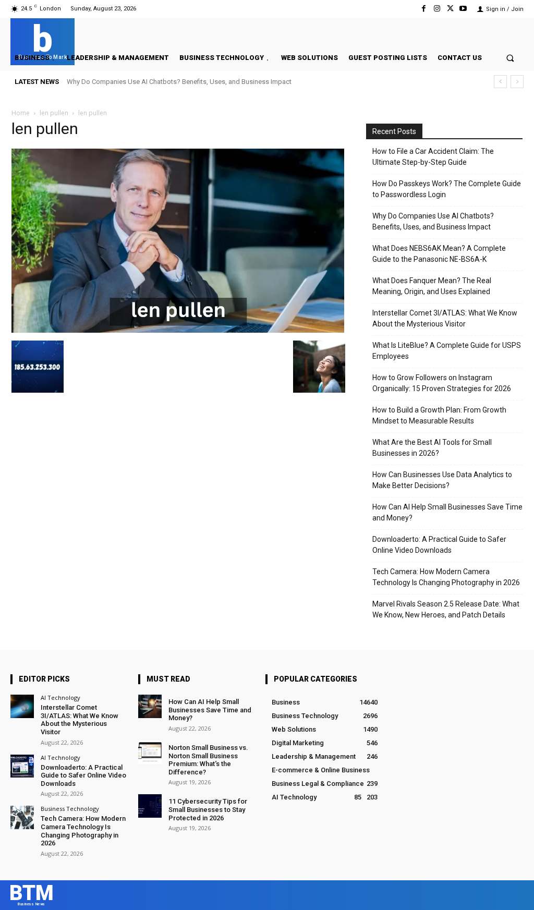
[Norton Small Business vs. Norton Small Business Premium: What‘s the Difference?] (150, 752)
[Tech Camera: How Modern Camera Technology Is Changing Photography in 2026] (22, 817)
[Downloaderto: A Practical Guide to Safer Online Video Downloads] (22, 766)
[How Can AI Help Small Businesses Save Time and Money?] (150, 706)
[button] (510, 57)
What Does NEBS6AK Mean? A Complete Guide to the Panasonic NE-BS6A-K (439, 253)
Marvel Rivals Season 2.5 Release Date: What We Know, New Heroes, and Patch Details (445, 609)
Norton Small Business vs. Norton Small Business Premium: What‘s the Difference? (208, 760)
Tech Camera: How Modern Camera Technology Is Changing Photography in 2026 (446, 577)
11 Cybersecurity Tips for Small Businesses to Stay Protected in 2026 (207, 809)
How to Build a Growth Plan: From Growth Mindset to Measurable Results (439, 415)
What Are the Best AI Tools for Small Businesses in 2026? (432, 447)
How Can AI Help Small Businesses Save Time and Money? (447, 512)
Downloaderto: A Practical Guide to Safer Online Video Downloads (439, 544)
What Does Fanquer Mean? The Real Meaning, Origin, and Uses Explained (431, 286)
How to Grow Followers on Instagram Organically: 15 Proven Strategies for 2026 (441, 383)
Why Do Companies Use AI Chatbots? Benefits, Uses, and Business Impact (179, 82)
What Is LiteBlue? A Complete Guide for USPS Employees (446, 350)
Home (20, 112)
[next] (517, 81)
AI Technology (60, 697)
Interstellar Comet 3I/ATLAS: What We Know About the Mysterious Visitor (444, 318)
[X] (450, 8)
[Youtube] (463, 8)
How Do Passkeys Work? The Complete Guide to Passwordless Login (446, 189)
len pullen (54, 112)
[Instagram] (436, 8)
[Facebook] (423, 8)
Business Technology (70, 808)
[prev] (500, 81)
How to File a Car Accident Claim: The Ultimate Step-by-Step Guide (433, 156)
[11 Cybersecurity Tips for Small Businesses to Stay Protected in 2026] (150, 806)
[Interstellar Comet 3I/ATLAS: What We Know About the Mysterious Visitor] (22, 706)
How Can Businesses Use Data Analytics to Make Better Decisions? (442, 480)
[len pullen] (178, 329)
